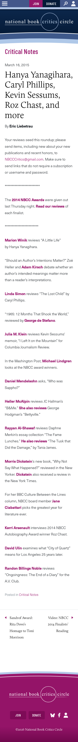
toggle (4, 3)
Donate (51, 3)
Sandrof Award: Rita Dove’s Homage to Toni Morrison (22, 627)
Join (36, 3)
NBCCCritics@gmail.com (24, 159)
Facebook (59, 715)
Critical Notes (21, 51)
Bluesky (52, 715)
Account (73, 3)
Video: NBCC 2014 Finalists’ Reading (58, 624)
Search (66, 3)
